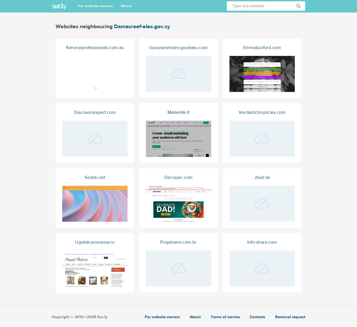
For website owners (95, 6)
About (126, 6)
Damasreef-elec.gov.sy (142, 26)
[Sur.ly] (59, 6)
